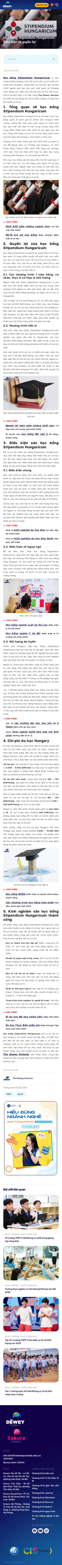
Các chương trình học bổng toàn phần (30, 902)
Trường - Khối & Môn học (24, 1234)
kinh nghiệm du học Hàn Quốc (33, 538)
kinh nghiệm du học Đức (29, 530)
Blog (7, 1234)
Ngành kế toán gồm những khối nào (30, 425)
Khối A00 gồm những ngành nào (27, 226)
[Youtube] (40, 1530)
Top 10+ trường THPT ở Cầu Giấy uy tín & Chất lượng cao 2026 (28, 1342)
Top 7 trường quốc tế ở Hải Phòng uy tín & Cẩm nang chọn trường (28, 1393)
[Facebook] (34, 1530)
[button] (53, 59)
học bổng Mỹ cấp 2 (34, 434)
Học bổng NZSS (15, 894)
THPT (8, 1094)
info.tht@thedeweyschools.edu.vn (22, 1455)
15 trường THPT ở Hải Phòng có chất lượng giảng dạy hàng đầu (29, 1239)
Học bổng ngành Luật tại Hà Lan (26, 625)
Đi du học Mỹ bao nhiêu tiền (24, 1016)
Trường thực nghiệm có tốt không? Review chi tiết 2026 (30, 1290)
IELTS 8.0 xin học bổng (21, 235)
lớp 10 (20, 1094)
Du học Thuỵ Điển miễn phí (23, 1025)
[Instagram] (46, 1530)
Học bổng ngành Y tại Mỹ (23, 633)
